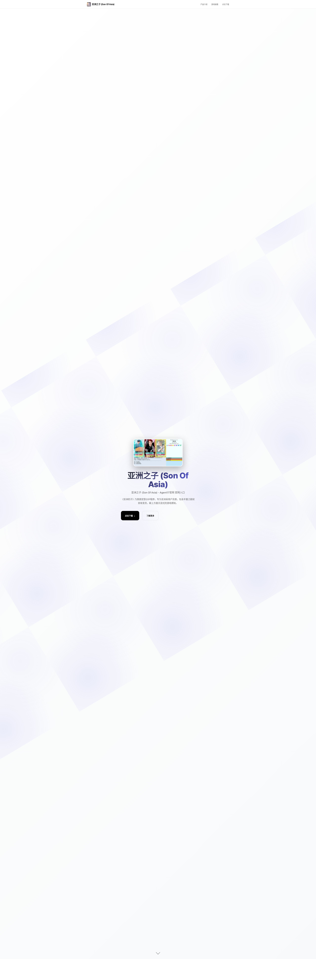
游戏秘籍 (214, 4)
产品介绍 (203, 4)
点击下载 (225, 4)
